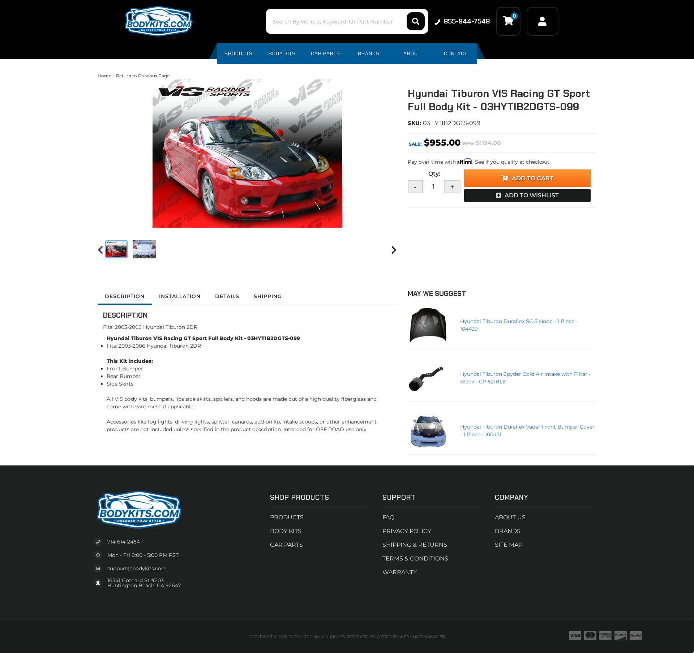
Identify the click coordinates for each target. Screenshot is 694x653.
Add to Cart (532, 178)
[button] (347, 21)
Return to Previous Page (143, 75)
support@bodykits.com (137, 568)
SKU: (414, 123)
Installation (180, 296)
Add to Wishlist (532, 195)
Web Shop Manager (422, 636)
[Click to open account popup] (542, 21)
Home (104, 75)
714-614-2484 (123, 541)
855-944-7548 (467, 21)
